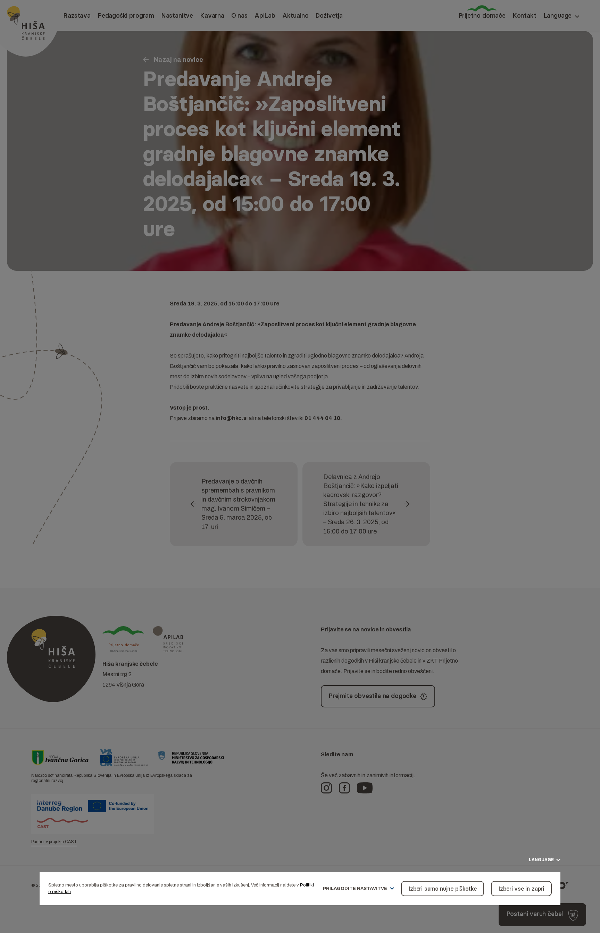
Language (542, 860)
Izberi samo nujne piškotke (442, 888)
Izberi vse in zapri (521, 888)
